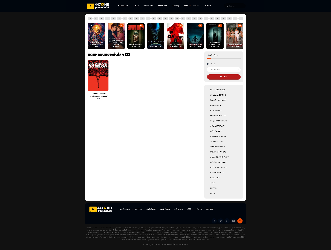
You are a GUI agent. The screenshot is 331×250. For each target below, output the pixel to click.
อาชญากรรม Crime (217, 146)
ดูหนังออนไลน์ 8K (97, 228)
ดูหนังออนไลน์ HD (137, 230)
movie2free (212, 237)
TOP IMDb (207, 5)
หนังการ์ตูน (176, 5)
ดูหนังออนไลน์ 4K (108, 228)
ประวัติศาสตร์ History (219, 167)
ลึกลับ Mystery (216, 141)
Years (213, 63)
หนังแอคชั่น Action (217, 89)
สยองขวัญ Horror (218, 136)
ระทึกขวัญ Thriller (218, 115)
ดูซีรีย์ (186, 5)
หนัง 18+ (196, 5)
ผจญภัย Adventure (218, 121)
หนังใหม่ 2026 (163, 5)
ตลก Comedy (215, 105)
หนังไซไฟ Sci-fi (216, 131)
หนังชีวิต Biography (218, 162)
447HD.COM (148, 232)
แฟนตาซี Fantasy (217, 126)
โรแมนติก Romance (218, 100)
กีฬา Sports (215, 177)
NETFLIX (136, 5)
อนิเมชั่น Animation (218, 95)
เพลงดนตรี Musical (218, 152)
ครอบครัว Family (217, 172)
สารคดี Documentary (219, 157)
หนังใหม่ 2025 (148, 5)
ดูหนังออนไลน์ (123, 5)
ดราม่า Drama (216, 110)
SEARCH (223, 76)
